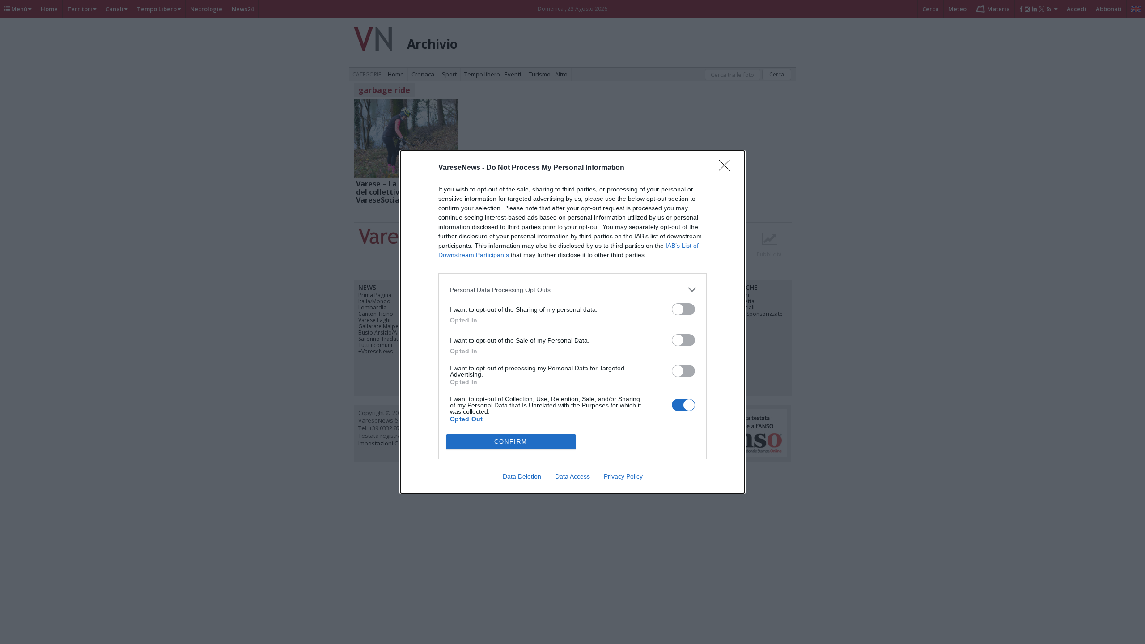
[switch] (683, 309)
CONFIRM (510, 441)
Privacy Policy (623, 476)
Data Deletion (522, 476)
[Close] (727, 168)
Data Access (572, 476)
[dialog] (572, 322)
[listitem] (572, 289)
